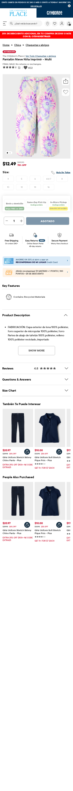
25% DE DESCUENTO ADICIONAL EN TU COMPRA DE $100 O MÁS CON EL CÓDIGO (36, 35)
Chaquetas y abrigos (37, 45)
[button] (55, 24)
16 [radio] (49, 187)
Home (6, 45)
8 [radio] (62, 178)
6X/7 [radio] (48, 178)
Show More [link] (36, 350)
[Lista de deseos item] (55, 25)
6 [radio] (35, 178)
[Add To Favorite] (65, 92)
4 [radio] (8, 178)
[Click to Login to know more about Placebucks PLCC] (67, 272)
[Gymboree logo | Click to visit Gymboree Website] (54, 13)
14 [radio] (35, 187)
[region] (36, 4)
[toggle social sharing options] (65, 81)
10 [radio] (8, 187)
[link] (48, 24)
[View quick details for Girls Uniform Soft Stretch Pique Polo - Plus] (59, 452)
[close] (69, 5)
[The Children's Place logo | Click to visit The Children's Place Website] (18, 13)
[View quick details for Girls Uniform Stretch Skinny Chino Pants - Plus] (27, 452)
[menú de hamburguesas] (5, 23)
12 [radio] (22, 187)
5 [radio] (21, 178)
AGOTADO (48, 221)
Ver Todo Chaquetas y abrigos (41, 56)
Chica (17, 45)
